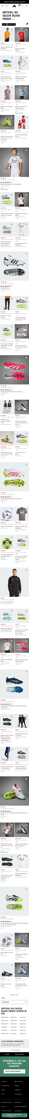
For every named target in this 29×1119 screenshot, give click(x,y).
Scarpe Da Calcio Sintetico (23, 1027)
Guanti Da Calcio (4, 1027)
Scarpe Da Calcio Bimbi (14, 1034)
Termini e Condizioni (6, 1110)
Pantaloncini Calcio (14, 1021)
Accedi (7, 1054)
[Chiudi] (3, 1115)
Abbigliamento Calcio (5, 1017)
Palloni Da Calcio (13, 1017)
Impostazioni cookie (6, 1102)
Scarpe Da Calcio (13, 1030)
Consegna (3, 1081)
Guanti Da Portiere (4, 1030)
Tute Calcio (23, 1033)
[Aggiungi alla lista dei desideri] (11, 30)
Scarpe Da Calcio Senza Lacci (23, 1024)
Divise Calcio (4, 1024)
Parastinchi (14, 1024)
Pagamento (17, 1089)
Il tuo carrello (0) (19, 1054)
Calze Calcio (4, 1020)
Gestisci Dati (18, 1102)
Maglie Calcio (5, 1033)
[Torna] (14, 7)
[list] (12, 24)
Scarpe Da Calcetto (13, 1027)
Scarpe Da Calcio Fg (23, 1021)
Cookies (3, 1106)
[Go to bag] (26, 6)
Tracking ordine (5, 1085)
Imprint (3, 1089)
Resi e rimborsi (18, 1081)
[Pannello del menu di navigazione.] (3, 6)
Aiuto (2, 1094)
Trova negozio (18, 1094)
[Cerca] (22, 6)
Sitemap (17, 1085)
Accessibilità (18, 1110)
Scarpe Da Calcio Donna (23, 1017)
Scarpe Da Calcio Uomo (23, 1030)
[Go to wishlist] (6, 6)
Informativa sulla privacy (21, 1106)
